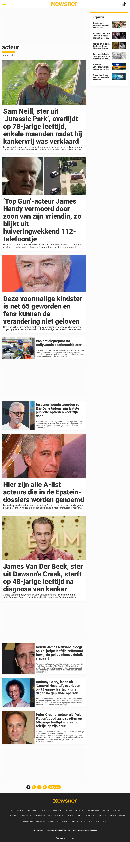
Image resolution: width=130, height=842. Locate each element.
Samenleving (62, 821)
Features (117, 810)
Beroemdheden (16, 810)
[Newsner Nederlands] (64, 4)
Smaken (74, 821)
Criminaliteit (57, 810)
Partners (40, 821)
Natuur (112, 816)
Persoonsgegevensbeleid (85, 830)
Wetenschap (101, 821)
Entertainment (93, 810)
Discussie (79, 810)
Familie (106, 810)
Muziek (102, 816)
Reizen (51, 821)
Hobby (70, 816)
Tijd (90, 821)
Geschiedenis (11, 816)
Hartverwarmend (56, 816)
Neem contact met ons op (58, 830)
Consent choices (65, 838)
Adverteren (38, 830)
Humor (79, 816)
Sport (83, 821)
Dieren (69, 810)
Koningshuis (90, 816)
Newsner (5, 55)
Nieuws (122, 816)
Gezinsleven (25, 816)
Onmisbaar (28, 821)
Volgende (54, 787)
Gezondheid (39, 816)
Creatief (45, 810)
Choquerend (32, 810)
